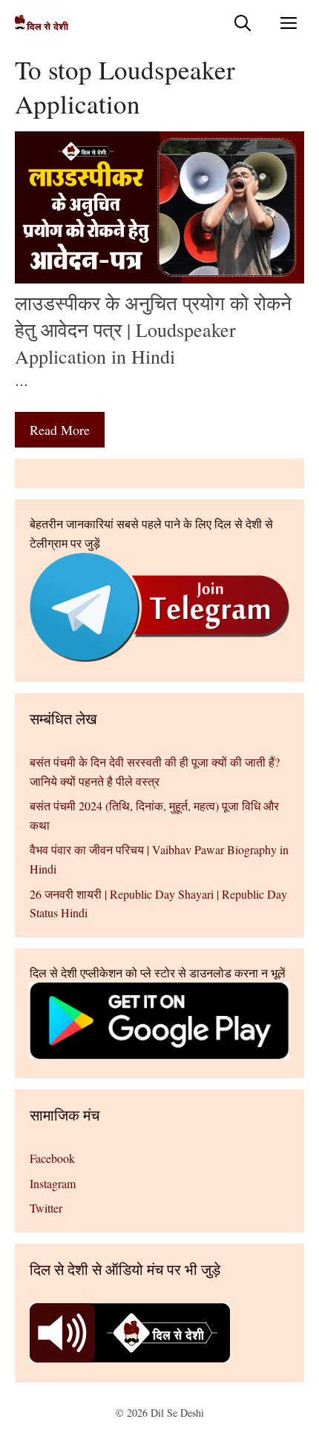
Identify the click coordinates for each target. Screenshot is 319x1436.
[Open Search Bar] (243, 22)
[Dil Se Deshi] (41, 22)
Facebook (52, 1158)
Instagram (53, 1183)
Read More (60, 430)
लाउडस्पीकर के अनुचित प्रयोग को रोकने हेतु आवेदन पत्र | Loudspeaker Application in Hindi (153, 330)
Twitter (46, 1208)
